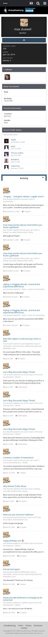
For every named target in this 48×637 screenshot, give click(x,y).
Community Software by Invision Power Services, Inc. (24, 633)
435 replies (22, 501)
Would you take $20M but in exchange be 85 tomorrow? (22, 598)
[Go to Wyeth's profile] (6, 141)
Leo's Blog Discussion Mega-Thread (19, 372)
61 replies (23, 612)
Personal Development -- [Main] (15, 462)
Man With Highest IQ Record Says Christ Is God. (22, 339)
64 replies (23, 556)
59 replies (27, 240)
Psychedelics (8, 201)
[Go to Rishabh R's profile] (6, 161)
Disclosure (38, 625)
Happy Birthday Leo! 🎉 (13, 540)
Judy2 (13, 146)
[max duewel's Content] (24, 40)
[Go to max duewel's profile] (6, 190)
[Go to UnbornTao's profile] (6, 167)
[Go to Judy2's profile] (6, 147)
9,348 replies (22, 387)
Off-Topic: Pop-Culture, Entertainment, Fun (22, 518)
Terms (20, 625)
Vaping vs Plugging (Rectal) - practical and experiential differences (21, 285)
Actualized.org (9, 625)
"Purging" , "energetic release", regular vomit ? (23, 196)
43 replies (21, 358)
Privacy (28, 625)
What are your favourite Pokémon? (18, 514)
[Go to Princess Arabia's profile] (6, 154)
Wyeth (13, 140)
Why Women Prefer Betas (14, 486)
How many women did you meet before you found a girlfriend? (22, 226)
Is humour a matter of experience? (18, 457)
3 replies (22, 584)
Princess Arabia (17, 153)
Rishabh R (15, 159)
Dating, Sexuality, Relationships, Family (18, 232)
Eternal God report (11, 569)
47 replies (26, 297)
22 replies (23, 527)
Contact (24, 628)
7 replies (27, 211)
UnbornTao (15, 166)
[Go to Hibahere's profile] (7, 77)
